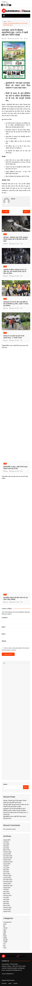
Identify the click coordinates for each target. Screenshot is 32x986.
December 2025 (7, 855)
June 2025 (6, 867)
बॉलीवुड (5, 938)
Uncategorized (7, 922)
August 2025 (6, 863)
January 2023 (7, 909)
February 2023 (7, 907)
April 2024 (6, 891)
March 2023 (6, 905)
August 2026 (6, 840)
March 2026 (6, 849)
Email (4, 634)
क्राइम (4, 924)
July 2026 (6, 842)
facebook (4, 983)
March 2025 (6, 873)
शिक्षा (4, 946)
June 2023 (6, 899)
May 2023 (6, 901)
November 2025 (7, 857)
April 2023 (6, 903)
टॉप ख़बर (5, 928)
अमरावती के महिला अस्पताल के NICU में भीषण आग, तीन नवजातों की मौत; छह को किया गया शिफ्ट (14, 271)
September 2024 (8, 885)
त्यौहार (4, 930)
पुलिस (4, 934)
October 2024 (7, 883)
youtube (15, 983)
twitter (9, 983)
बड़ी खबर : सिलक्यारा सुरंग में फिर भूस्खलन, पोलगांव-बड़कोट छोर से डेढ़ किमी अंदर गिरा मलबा (15, 239)
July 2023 (6, 897)
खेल (4, 926)
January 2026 (7, 854)
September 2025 (8, 861)
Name (4, 627)
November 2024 (7, 881)
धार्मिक (4, 932)
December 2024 (7, 879)
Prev (6, 211)
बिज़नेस (5, 936)
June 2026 (6, 844)
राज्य (26, 38)
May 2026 (6, 846)
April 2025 (6, 871)
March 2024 (6, 893)
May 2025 (6, 869)
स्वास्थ (4, 948)
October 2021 (7, 911)
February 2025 (7, 875)
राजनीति (5, 942)
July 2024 (6, 889)
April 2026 (6, 848)
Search (5, 784)
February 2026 (7, 852)
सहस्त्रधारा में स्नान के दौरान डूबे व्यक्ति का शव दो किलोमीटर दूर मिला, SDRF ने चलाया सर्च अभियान (15, 303)
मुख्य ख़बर (5, 940)
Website (4, 641)
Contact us (4, 2)
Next (25, 211)
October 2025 (7, 859)
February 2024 (7, 895)
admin (4, 38)
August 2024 (6, 887)
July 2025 (6, 865)
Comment (5, 617)
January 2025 (7, 877)
